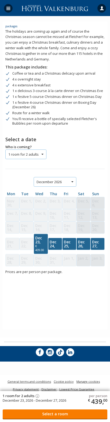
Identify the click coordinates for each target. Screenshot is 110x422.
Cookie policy (64, 381)
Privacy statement (26, 389)
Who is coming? (18, 146)
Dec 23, (39, 243)
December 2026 (49, 181)
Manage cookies (88, 381)
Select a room (55, 413)
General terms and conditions (29, 381)
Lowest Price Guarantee (76, 389)
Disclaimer (49, 389)
